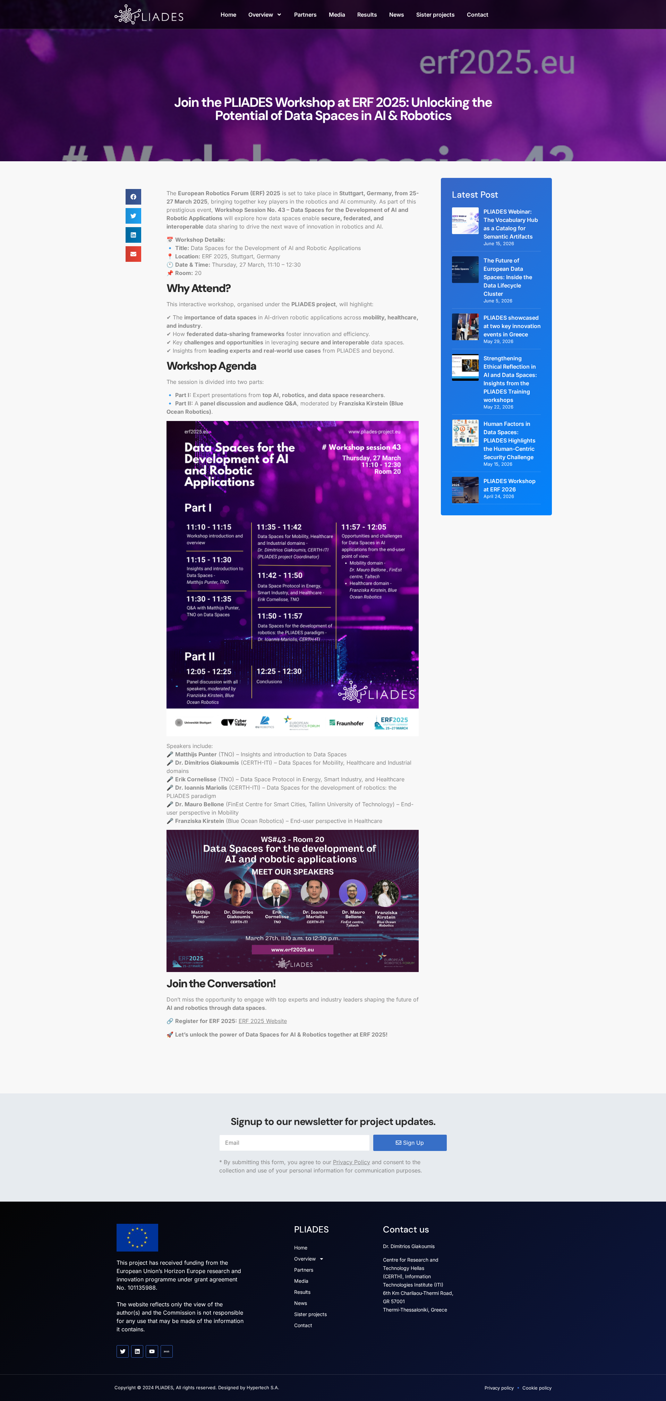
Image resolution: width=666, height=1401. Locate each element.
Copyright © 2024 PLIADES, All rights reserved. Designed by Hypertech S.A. (196, 1387)
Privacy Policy (351, 1162)
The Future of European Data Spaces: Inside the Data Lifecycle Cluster (508, 277)
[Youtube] (152, 1351)
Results (367, 14)
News (396, 14)
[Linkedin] (137, 1351)
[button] (133, 197)
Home (228, 14)
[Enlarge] (409, 430)
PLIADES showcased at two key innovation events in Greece (512, 326)
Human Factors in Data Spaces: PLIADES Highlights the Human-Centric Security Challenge (510, 440)
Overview (260, 14)
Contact (477, 14)
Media (337, 14)
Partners (305, 14)
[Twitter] (123, 1351)
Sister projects (435, 14)
